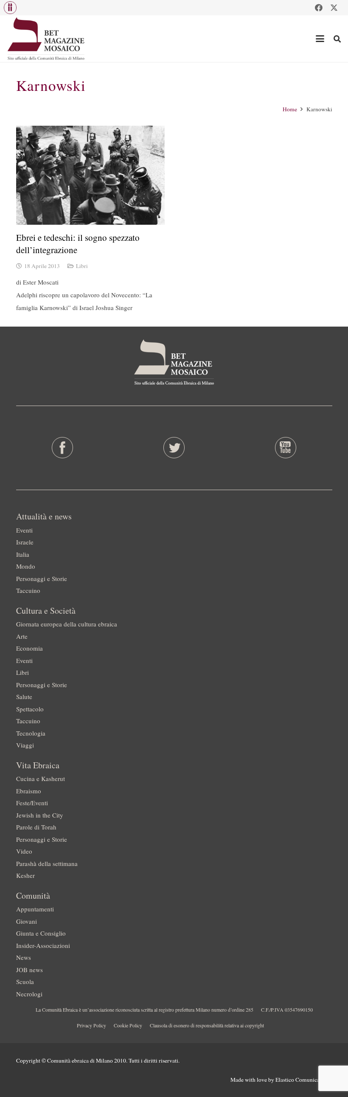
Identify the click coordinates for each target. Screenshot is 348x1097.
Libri (82, 266)
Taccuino (28, 590)
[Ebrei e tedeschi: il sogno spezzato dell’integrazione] (90, 175)
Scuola (25, 981)
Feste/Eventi (32, 802)
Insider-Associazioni (43, 945)
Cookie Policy (128, 1025)
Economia (29, 648)
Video (24, 851)
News (23, 957)
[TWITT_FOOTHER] (174, 447)
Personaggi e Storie (41, 578)
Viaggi (25, 745)
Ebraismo (28, 791)
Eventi (24, 530)
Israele (25, 542)
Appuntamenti (35, 909)
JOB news (29, 969)
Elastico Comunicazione (303, 1079)
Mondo (25, 566)
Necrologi (29, 994)
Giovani (26, 921)
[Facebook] (318, 7)
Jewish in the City (39, 815)
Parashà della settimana (47, 863)
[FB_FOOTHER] (62, 447)
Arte (22, 636)
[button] (10, 7)
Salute (24, 696)
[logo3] (46, 38)
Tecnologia (30, 733)
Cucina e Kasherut (40, 778)
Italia (22, 554)
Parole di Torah (36, 827)
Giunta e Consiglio (41, 933)
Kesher (25, 875)
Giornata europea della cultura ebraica (66, 624)
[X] (334, 7)
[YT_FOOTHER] (285, 447)
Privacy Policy (91, 1025)
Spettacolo (30, 709)
